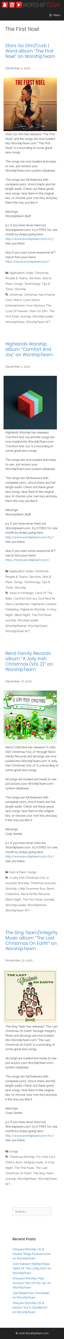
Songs (18, 283)
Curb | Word (13, 300)
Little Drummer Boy (31, 888)
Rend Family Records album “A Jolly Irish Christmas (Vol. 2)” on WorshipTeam (29, 661)
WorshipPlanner (15, 626)
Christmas (42, 273)
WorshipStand (37, 626)
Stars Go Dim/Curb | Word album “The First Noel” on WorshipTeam (30, 50)
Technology (32, 283)
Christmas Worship (22, 1157)
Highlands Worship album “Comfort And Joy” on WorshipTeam (29, 349)
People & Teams (16, 278)
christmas (15, 294)
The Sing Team (43, 1173)
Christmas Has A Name (39, 294)
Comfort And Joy (25, 598)
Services (35, 278)
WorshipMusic (15, 322)
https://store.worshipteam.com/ (27, 261)
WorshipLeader (42, 316)
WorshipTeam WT (38, 322)
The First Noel (41, 615)
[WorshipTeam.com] (30, 5)
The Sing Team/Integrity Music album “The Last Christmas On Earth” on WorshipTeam (31, 940)
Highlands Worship (32, 609)
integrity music (34, 1162)
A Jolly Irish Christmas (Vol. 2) (29, 877)
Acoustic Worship (17, 883)
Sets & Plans (17, 872)
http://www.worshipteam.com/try (28, 239)
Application (17, 273)
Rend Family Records (35, 894)
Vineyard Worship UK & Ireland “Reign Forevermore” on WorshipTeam (31, 1253)
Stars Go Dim (38, 311)
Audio (30, 273)
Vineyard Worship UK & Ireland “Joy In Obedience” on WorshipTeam (30, 1307)
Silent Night (22, 615)
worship (25, 316)
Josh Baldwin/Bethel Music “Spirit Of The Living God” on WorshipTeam (31, 1268)
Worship (20, 289)
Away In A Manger (21, 593)
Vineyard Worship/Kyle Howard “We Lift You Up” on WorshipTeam (31, 1283)
